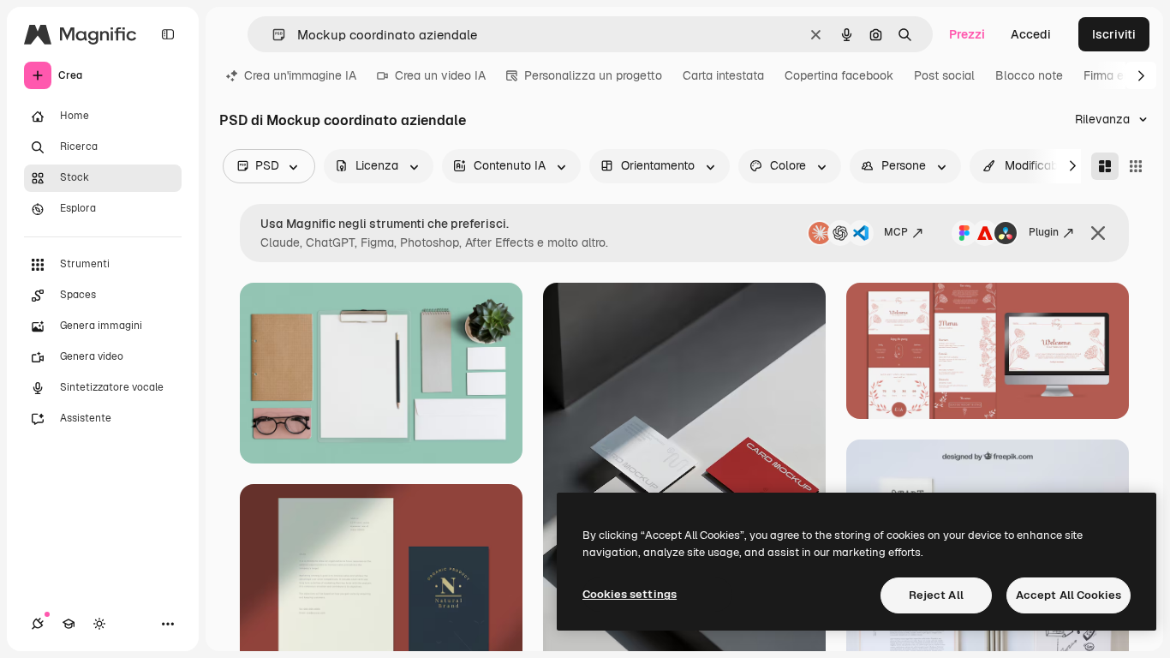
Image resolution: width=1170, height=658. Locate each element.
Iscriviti (1114, 34)
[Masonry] (1105, 166)
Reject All (936, 595)
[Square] (1135, 166)
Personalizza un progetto (593, 75)
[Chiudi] (1098, 233)
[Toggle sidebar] (168, 34)
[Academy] (68, 623)
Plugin (1044, 232)
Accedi (1031, 34)
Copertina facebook (839, 75)
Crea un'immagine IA (300, 75)
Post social (944, 75)
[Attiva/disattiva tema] (99, 623)
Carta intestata (723, 75)
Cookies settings (629, 594)
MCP (896, 232)
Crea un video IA (440, 75)
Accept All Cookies (1068, 595)
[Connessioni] (37, 623)
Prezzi (967, 34)
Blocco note (1029, 75)
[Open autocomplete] (271, 34)
